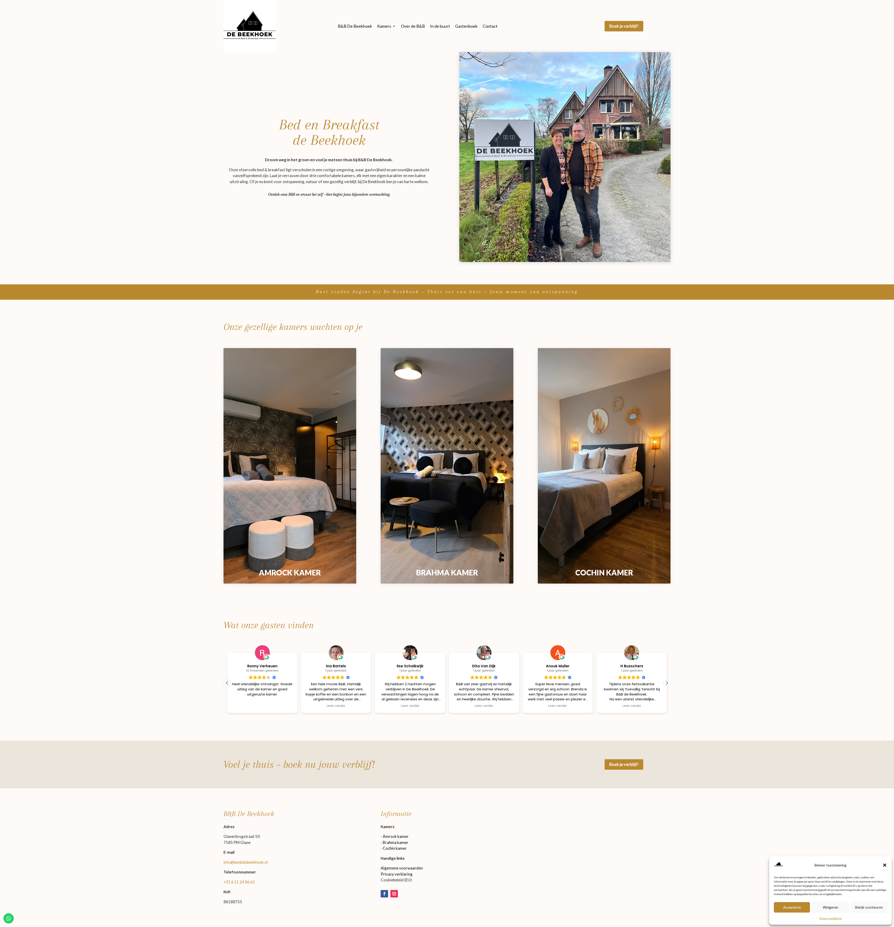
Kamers (384, 26)
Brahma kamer (395, 842)
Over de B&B (413, 26)
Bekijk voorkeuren (869, 907)
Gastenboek (466, 26)
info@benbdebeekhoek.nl (246, 862)
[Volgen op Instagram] (394, 893)
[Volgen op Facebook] (384, 893)
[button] (884, 865)
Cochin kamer (395, 848)
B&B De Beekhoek (355, 26)
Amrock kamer (396, 836)
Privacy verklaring (831, 918)
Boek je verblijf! (624, 26)
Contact (490, 26)
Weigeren (830, 907)
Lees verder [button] (336, 706)
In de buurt (440, 26)
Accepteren (792, 907)
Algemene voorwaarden (402, 868)
